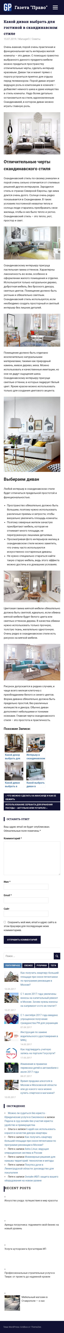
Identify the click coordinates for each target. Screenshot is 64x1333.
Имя (7, 881)
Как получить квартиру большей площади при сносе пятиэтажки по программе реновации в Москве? (30, 1141)
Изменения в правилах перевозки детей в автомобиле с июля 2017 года (39, 1067)
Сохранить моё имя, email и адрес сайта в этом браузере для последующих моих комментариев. (30, 926)
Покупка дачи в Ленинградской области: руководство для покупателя (29, 1168)
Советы (36, 39)
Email (8, 895)
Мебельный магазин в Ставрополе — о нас (35, 1299)
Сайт (6, 908)
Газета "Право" (31, 7)
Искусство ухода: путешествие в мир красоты (31, 1200)
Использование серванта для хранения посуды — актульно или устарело (29, 806)
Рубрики (42, 965)
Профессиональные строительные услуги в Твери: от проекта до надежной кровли (30, 1274)
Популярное (12, 965)
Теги (53, 965)
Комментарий (13, 838)
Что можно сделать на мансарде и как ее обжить (30, 797)
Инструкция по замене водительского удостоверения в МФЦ (39, 1036)
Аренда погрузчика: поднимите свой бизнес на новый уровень (32, 1226)
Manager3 (24, 39)
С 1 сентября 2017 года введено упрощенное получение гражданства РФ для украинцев (39, 1019)
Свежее (28, 965)
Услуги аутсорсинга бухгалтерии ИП (25, 1248)
